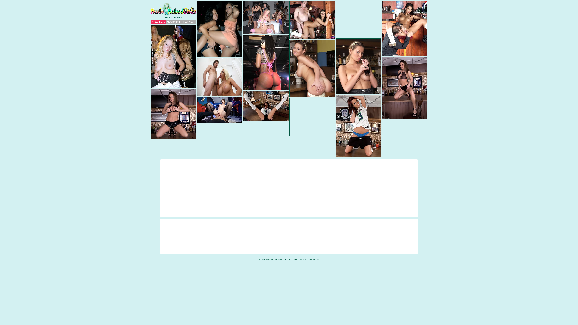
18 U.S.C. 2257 (291, 259)
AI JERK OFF (173, 22)
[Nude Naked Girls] (173, 9)
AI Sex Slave (158, 22)
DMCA (303, 259)
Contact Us (313, 259)
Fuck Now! (188, 22)
